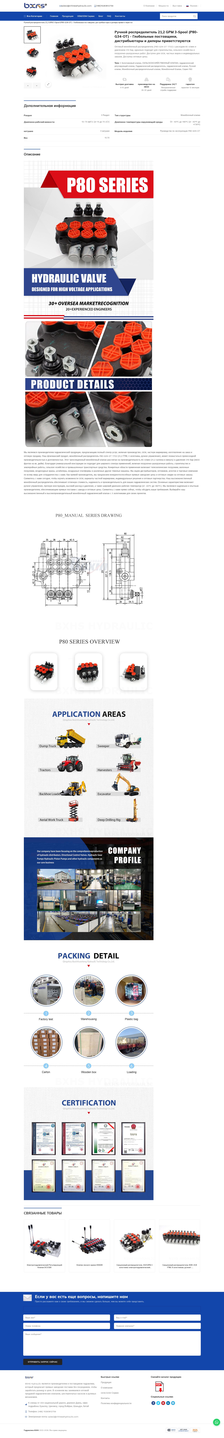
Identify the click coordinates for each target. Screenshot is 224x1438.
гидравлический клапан (177, 66)
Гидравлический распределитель (151, 66)
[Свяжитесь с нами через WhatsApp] (216, 1422)
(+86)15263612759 (104, 6)
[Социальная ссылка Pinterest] (163, 1403)
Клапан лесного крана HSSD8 (89, 1265)
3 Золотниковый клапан (130, 63)
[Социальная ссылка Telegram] (173, 1403)
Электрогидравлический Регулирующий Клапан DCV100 (44, 1266)
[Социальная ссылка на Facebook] (153, 1403)
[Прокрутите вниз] (37, 86)
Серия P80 (187, 69)
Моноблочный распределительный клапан (141, 69)
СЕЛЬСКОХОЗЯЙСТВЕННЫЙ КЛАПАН (160, 63)
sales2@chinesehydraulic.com (76, 6)
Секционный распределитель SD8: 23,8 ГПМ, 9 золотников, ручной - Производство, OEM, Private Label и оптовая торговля (179, 1269)
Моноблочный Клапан (171, 69)
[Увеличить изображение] (48, 84)
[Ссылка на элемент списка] (61, 1411)
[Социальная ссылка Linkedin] (168, 1403)
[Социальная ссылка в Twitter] (158, 1403)
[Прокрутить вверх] (28, 86)
